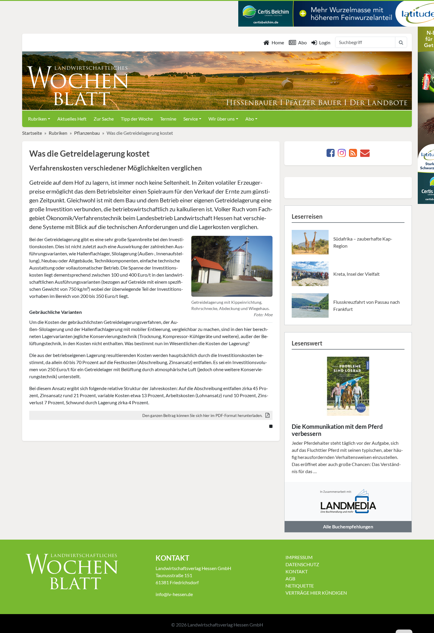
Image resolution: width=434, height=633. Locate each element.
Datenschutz (302, 564)
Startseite (32, 133)
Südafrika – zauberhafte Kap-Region (362, 242)
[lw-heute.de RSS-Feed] (353, 154)
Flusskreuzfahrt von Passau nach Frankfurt (366, 305)
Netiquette (299, 585)
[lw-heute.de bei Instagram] (342, 154)
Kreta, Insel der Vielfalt (356, 274)
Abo (302, 42)
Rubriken (58, 133)
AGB (290, 578)
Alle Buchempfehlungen (348, 526)
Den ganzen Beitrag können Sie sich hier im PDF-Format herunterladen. (202, 415)
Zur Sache (104, 118)
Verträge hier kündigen (316, 592)
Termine (168, 118)
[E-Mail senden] (365, 154)
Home (278, 42)
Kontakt (296, 571)
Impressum (299, 557)
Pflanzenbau (87, 133)
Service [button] (190, 118)
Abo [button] (249, 118)
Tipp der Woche (137, 118)
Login (324, 42)
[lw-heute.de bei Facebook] (331, 154)
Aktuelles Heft (72, 118)
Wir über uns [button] (221, 118)
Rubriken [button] (37, 118)
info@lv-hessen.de (174, 594)
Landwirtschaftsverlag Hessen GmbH (225, 624)
